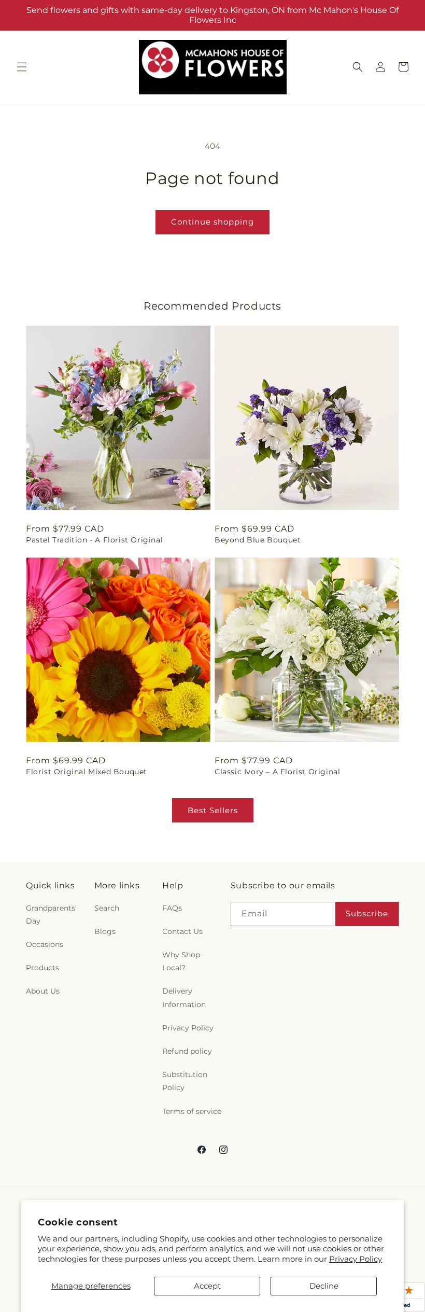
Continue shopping (212, 222)
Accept (207, 1286)
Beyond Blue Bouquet (258, 540)
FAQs (172, 908)
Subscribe (367, 913)
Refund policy (187, 1051)
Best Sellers (213, 810)
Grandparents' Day (51, 914)
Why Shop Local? (181, 961)
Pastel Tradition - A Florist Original (94, 540)
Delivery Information (184, 997)
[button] (21, 66)
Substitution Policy (184, 1081)
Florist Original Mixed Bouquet (86, 771)
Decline (323, 1286)
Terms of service (191, 1111)
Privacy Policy (355, 1259)
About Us (43, 991)
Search (106, 908)
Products (42, 967)
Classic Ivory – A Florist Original (277, 771)
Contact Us (182, 931)
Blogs (105, 931)
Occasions (44, 944)
